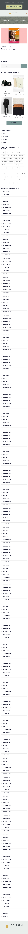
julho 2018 (6, 486)
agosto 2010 (6, 786)
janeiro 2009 (6, 846)
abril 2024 (5, 277)
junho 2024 (6, 270)
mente (21, 167)
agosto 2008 (6, 862)
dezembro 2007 (7, 887)
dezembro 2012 (7, 698)
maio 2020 (5, 416)
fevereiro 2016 (7, 577)
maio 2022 (5, 340)
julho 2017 (6, 524)
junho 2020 (6, 413)
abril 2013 (5, 685)
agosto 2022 (6, 331)
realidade (23, 174)
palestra (4, 174)
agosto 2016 (6, 558)
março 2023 (6, 308)
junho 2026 (6, 194)
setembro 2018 (7, 479)
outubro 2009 (6, 818)
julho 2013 (6, 675)
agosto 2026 (6, 191)
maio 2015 (5, 606)
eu (22, 158)
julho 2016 (6, 562)
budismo (13, 152)
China (8, 155)
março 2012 (6, 726)
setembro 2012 (7, 707)
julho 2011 (6, 751)
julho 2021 (6, 372)
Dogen (15, 158)
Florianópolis (18, 161)
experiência (4, 161)
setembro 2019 (7, 441)
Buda (8, 152)
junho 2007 (6, 906)
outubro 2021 (6, 362)
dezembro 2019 (7, 432)
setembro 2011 (7, 745)
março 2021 (6, 384)
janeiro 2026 (6, 210)
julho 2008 (6, 865)
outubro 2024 (6, 258)
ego (19, 158)
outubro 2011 (6, 742)
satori (8, 180)
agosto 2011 (6, 748)
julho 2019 (6, 448)
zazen (11, 183)
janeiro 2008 (6, 884)
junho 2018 (6, 489)
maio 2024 (5, 274)
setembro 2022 (7, 327)
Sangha (4, 180)
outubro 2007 (6, 894)
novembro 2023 (7, 283)
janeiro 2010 (6, 808)
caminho (19, 152)
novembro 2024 (7, 255)
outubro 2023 (6, 286)
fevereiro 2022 (7, 350)
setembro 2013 (7, 669)
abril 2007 (5, 913)
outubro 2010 (6, 780)
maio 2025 (5, 236)
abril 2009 (5, 837)
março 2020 (6, 422)
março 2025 (6, 242)
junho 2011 (6, 755)
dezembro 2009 (7, 812)
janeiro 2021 (6, 391)
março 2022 (6, 346)
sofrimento (20, 180)
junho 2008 (6, 869)
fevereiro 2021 (7, 387)
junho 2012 (6, 717)
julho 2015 (6, 600)
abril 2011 (5, 761)
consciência (21, 155)
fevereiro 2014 (7, 653)
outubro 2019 (6, 438)
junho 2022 (6, 337)
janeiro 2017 (6, 543)
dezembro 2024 (7, 251)
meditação (15, 167)
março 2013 (6, 688)
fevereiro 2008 (7, 881)
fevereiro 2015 (7, 615)
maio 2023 (5, 302)
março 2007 (6, 916)
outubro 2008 (6, 856)
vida (7, 183)
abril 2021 (5, 381)
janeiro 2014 (6, 656)
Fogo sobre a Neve (8, 49)
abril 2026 (5, 201)
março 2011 (6, 764)
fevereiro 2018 (7, 501)
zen (15, 183)
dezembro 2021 (7, 356)
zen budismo (21, 183)
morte (19, 170)
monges (14, 170)
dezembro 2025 (7, 213)
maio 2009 (5, 834)
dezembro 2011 (7, 736)
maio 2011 (5, 758)
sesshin (14, 180)
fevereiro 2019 (7, 463)
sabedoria (8, 177)
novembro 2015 (7, 587)
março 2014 (6, 650)
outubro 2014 (6, 628)
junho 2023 (6, 299)
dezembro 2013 (7, 660)
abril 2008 (5, 875)
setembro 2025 (7, 223)
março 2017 (6, 536)
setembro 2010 (7, 783)
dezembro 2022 (7, 318)
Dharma (10, 158)
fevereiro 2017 (7, 539)
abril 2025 (5, 239)
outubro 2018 (6, 476)
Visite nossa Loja (14, 122)
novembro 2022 (7, 321)
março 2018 (6, 498)
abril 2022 (5, 343)
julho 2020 (6, 410)
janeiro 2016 (6, 581)
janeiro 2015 (6, 619)
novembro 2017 (7, 511)
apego (3, 152)
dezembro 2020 (7, 394)
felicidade (11, 161)
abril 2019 (5, 457)
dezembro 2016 (7, 546)
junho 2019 (6, 451)
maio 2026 (5, 198)
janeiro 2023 (6, 315)
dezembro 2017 (7, 508)
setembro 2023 (7, 289)
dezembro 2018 (7, 470)
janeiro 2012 (6, 732)
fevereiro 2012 (7, 729)
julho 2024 (6, 267)
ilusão (15, 164)
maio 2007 (5, 910)
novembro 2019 (7, 435)
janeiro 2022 (6, 353)
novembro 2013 (7, 663)
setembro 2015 (7, 593)
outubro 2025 (6, 220)
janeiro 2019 (6, 467)
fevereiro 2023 (7, 312)
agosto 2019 (6, 444)
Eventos (5, 139)
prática (17, 174)
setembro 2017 (7, 517)
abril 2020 (5, 419)
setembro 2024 (7, 261)
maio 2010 (5, 796)
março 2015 (6, 612)
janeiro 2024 (6, 280)
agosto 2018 (6, 482)
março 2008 (6, 878)
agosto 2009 (6, 824)
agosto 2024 (6, 264)
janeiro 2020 (6, 429)
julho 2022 (6, 334)
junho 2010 (6, 793)
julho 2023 (6, 296)
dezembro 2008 (7, 850)
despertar (4, 158)
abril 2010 (5, 799)
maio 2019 (5, 454)
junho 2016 (6, 565)
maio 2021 (5, 378)
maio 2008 (5, 872)
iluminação (10, 164)
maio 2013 (5, 682)
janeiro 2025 (6, 248)
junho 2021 (6, 375)
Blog (9, 46)
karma (20, 164)
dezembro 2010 (7, 774)
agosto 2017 (6, 520)
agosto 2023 (6, 293)
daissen (15, 46)
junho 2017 (6, 527)
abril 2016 (5, 571)
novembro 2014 (7, 625)
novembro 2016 (7, 549)
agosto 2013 (6, 672)
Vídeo (4, 142)
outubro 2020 (6, 400)
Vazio (3, 183)
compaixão (14, 155)
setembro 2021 (7, 365)
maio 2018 (5, 492)
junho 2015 (6, 603)
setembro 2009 (7, 821)
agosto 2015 (6, 596)
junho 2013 (6, 679)
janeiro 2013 (6, 694)
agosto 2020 (6, 406)
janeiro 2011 (6, 770)
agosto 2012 (6, 710)
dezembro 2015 (7, 584)
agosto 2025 (6, 226)
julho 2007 (6, 903)
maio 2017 (5, 530)
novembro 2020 (7, 397)
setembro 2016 (7, 555)
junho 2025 (6, 232)
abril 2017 (5, 533)
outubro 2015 (6, 590)
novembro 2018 (7, 473)
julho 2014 (6, 637)
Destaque (5, 136)
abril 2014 (5, 647)
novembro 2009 (7, 815)
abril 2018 (5, 495)
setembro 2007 (7, 897)
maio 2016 (5, 568)
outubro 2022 (6, 324)
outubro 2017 (6, 514)
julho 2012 (6, 713)
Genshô (4, 164)
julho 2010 (6, 789)
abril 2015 (5, 609)
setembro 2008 (7, 859)
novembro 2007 (7, 891)
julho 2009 (6, 827)
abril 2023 (5, 305)
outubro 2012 (6, 704)
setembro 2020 (7, 403)
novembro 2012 (7, 701)
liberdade (9, 167)
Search (23, 65)
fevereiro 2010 (7, 805)
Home (16, 20)
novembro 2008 (7, 853)
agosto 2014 (6, 634)
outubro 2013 (6, 666)
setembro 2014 (7, 631)
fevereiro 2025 (7, 245)
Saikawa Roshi (16, 177)
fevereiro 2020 (7, 425)
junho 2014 (6, 641)
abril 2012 (5, 723)
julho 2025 (6, 229)
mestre (3, 170)
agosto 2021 (6, 369)
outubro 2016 (6, 552)
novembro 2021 (7, 359)
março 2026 (6, 204)
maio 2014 (5, 644)
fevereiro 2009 (7, 843)
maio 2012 (5, 720)
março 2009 (6, 840)
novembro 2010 (7, 777)
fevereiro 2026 (7, 207)
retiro (3, 177)
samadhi (24, 177)
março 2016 (6, 574)
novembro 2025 (7, 217)
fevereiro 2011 (7, 767)
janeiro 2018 (6, 505)
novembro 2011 (7, 739)
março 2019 (6, 460)
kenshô (3, 167)
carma (3, 155)
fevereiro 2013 (7, 691)
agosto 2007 (6, 900)
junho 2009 (6, 831)
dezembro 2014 (7, 622)
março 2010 (6, 802)
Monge (8, 170)
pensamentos (10, 174)
